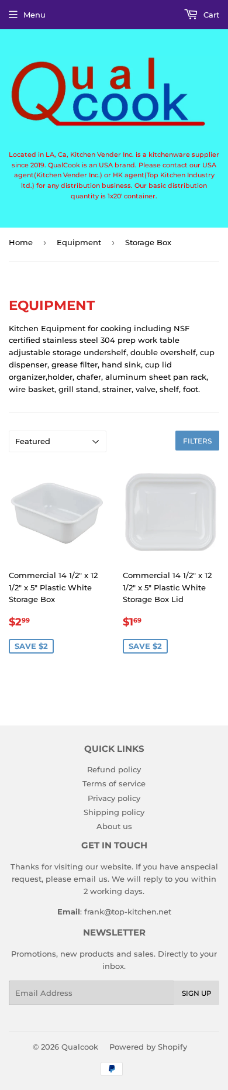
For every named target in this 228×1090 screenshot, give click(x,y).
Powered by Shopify (148, 1046)
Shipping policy (114, 812)
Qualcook (79, 1046)
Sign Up (197, 993)
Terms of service (114, 783)
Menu (34, 14)
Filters (197, 440)
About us (114, 826)
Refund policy (114, 769)
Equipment (79, 242)
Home (21, 242)
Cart (210, 14)
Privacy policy (114, 798)
